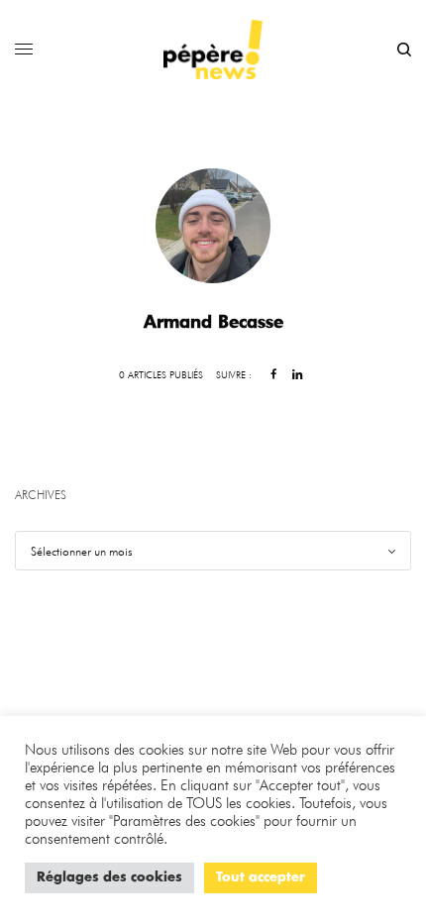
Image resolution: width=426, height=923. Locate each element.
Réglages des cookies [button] (109, 878)
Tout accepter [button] (260, 878)
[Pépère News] (213, 49)
